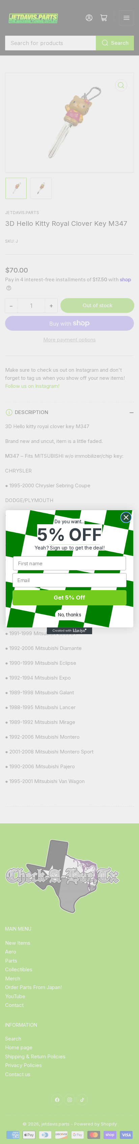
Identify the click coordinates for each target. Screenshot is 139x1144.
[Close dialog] (126, 517)
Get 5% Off (69, 597)
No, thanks (69, 614)
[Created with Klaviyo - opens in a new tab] (69, 630)
